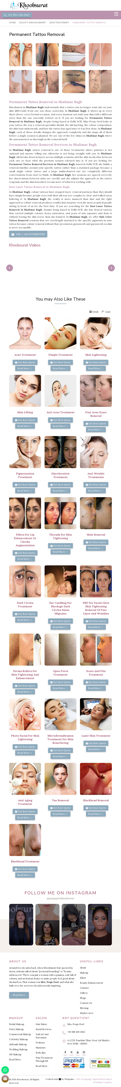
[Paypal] (73, 1063)
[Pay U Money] (100, 1063)
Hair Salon (41, 1024)
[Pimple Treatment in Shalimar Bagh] (60, 333)
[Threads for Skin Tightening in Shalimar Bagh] (60, 513)
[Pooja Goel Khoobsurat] (21, 924)
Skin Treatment (59, 22)
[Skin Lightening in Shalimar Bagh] (96, 333)
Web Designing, (84, 1079)
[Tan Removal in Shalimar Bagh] (60, 779)
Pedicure (40, 1042)
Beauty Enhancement (32, 22)
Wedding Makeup (18, 1049)
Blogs (83, 998)
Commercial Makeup (20, 1034)
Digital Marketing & (102, 1079)
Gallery (84, 993)
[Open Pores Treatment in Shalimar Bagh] (60, 650)
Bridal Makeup (16, 1024)
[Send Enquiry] (5, 1079)
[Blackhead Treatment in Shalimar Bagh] (25, 840)
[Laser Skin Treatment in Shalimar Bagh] (96, 714)
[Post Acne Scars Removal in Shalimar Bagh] (96, 391)
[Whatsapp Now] (5, 1070)
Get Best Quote (26, 362)
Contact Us (86, 1003)
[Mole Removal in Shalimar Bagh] (96, 513)
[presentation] (9, 268)
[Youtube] (77, 1052)
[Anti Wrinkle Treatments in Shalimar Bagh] (96, 452)
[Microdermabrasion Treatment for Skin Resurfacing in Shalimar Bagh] (60, 714)
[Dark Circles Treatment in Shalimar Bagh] (25, 581)
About (83, 967)
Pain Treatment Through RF (44, 1059)
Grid (95, 311)
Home (12, 22)
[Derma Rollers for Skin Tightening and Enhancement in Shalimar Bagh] (25, 650)
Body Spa (40, 1052)
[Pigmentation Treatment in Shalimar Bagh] (25, 452)
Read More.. (15, 1059)
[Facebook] (65, 1052)
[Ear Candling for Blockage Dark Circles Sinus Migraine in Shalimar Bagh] (60, 581)
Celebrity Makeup (18, 1039)
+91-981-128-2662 (18, 15)
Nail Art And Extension (42, 1036)
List (108, 311)
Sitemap (84, 1008)
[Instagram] (83, 1052)
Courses (84, 987)
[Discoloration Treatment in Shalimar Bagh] (60, 452)
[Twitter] (71, 1052)
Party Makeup (16, 1029)
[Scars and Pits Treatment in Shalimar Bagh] (96, 650)
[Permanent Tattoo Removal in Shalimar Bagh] (20, 54)
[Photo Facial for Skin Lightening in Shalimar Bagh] (25, 714)
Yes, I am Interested (30, 234)
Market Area (86, 1013)
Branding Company (102, 1082)
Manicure (41, 1047)
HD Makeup (15, 1054)
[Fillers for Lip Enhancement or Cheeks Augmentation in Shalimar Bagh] (25, 513)
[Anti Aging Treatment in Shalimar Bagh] (25, 779)
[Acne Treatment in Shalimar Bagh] (25, 333)
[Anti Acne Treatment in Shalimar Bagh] (60, 391)
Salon (83, 977)
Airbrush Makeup (18, 1044)
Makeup (84, 972)
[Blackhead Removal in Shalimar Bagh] (96, 779)
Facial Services (43, 1029)
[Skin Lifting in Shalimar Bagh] (25, 391)
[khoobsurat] (34, 5)
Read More (23, 368)
